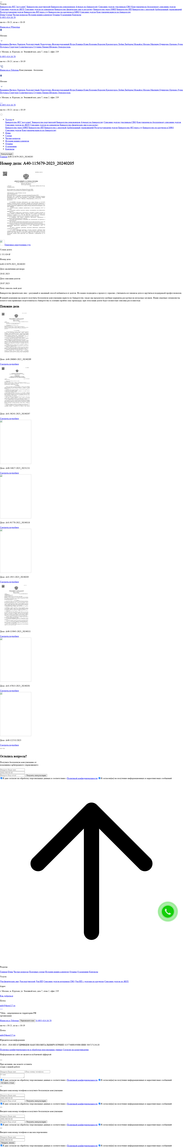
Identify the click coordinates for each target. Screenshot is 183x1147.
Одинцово (164, 44)
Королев (102, 44)
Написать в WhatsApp (10, 27)
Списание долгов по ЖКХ (12, 9)
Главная (3, 156)
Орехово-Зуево (176, 44)
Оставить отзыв (7, 1083)
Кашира (80, 44)
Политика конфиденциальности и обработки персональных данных (31, 1049)
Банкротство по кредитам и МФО (63, 12)
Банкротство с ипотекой (143, 9)
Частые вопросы (20, 14)
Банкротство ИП (124, 9)
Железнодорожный (61, 44)
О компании (66, 14)
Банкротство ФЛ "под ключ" (13, 6)
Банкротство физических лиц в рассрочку (74, 9)
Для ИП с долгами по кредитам (89, 981)
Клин (86, 44)
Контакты (76, 14)
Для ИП (39, 981)
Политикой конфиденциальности (82, 778)
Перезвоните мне (27, 1021)
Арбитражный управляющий (168, 9)
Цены (2, 14)
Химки (45, 47)
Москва (146, 44)
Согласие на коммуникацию (76, 1049)
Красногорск (112, 44)
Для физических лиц (9, 981)
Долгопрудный (33, 44)
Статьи (9, 14)
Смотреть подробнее (9, 364)
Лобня (121, 44)
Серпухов (14, 47)
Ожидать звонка (7, 1143)
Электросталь (64, 47)
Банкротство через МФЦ (104, 9)
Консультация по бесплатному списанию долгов (153, 6)
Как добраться (6, 996)
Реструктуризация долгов (11, 12)
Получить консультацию (36, 775)
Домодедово (46, 44)
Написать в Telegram (9, 70)
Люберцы (129, 44)
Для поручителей (27, 981)
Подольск (4, 47)
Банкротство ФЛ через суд (36, 12)
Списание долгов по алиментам (39, 9)
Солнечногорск (26, 47)
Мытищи (154, 44)
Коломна (93, 44)
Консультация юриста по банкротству (113, 12)
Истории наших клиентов (40, 14)
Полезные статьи (37, 971)
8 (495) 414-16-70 (8, 17)
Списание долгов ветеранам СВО (59, 981)
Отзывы (56, 14)
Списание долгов (88, 12)
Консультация (6, 154)
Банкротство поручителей (39, 6)
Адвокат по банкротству (87, 6)
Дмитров (21, 44)
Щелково (53, 47)
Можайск (138, 44)
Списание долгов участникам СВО (114, 6)
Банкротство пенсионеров (63, 6)
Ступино (37, 47)
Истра (73, 44)
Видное (13, 44)
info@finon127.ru (7, 1005)
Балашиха (5, 44)
